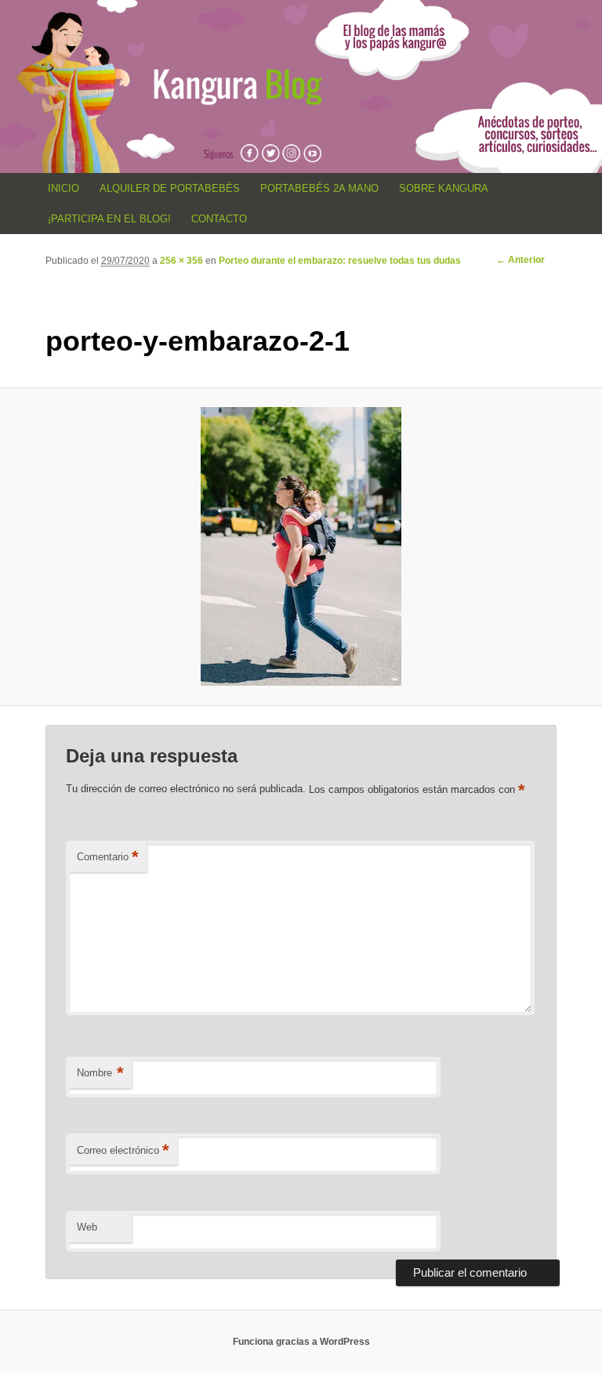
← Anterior (520, 259)
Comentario (108, 857)
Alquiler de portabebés (170, 188)
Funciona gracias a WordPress (301, 1341)
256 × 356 (181, 260)
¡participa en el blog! (109, 219)
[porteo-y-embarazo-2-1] (301, 546)
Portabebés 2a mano (319, 188)
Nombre (100, 1073)
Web (87, 1227)
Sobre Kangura (443, 188)
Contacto (219, 219)
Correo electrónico (123, 1150)
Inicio (63, 188)
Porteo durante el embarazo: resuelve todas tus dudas (340, 260)
